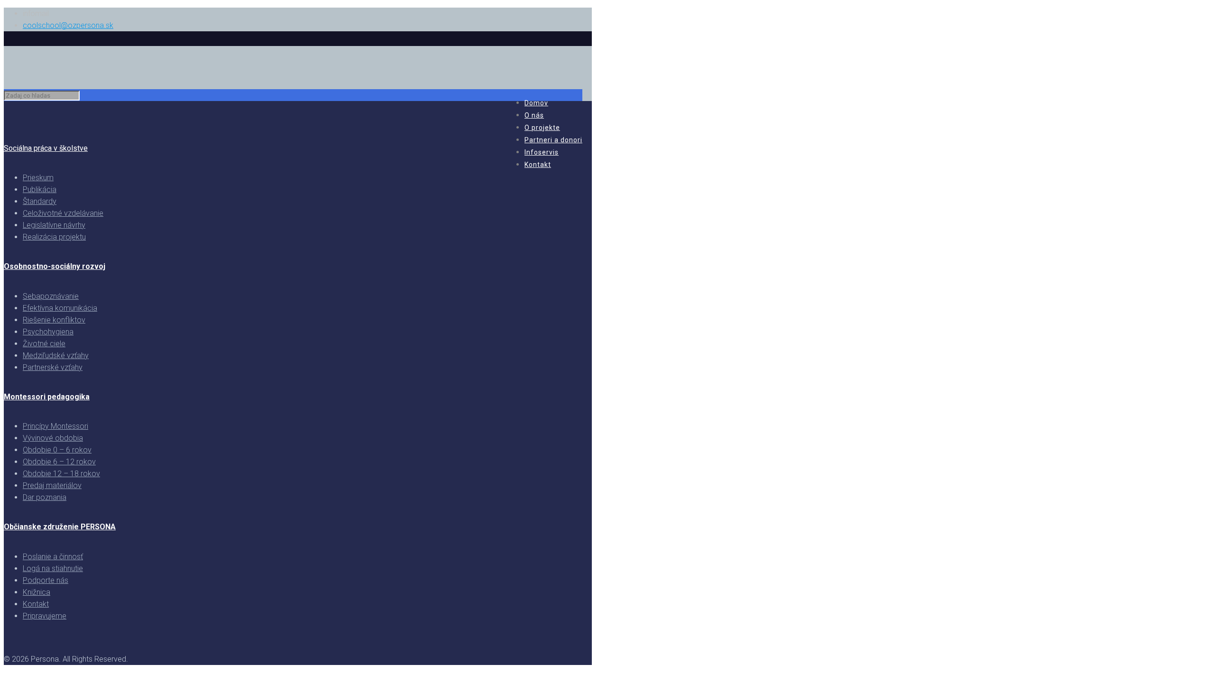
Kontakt (36, 604)
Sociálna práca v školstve (46, 148)
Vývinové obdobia (53, 438)
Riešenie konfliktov (54, 319)
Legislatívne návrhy (54, 225)
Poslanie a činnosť (53, 556)
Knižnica (36, 592)
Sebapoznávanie (51, 296)
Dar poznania (44, 497)
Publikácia (39, 189)
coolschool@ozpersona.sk (68, 25)
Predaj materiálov (52, 485)
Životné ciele (44, 343)
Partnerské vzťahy (53, 367)
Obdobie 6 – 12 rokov (59, 461)
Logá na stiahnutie (53, 568)
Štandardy (39, 201)
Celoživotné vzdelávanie (63, 213)
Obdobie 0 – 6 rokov (57, 449)
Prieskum (38, 177)
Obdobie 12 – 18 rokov (61, 473)
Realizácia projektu (54, 236)
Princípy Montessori (55, 426)
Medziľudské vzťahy (56, 355)
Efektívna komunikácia (60, 308)
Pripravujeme (44, 615)
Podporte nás (45, 580)
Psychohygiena (48, 331)
